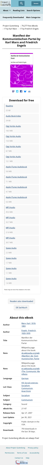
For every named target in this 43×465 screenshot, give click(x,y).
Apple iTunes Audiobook (16, 167)
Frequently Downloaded (13, 17)
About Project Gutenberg (15, 448)
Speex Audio (11, 248)
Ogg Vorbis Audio (13, 126)
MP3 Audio (10, 207)
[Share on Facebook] (21, 91)
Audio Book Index (13, 116)
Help (27, 458)
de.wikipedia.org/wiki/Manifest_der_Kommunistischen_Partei (30, 356)
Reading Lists (18, 10)
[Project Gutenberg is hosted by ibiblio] (21, 463)
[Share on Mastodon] (13, 91)
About (7, 10)
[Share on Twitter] (17, 91)
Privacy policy (33, 448)
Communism (27, 400)
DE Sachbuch (21, 307)
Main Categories (33, 17)
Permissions (9, 453)
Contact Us (19, 458)
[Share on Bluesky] (25, 91)
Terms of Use (22, 453)
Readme (9, 106)
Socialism (25, 395)
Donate (36, 3)
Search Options (33, 10)
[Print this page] (29, 91)
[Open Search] (22, 3)
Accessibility (34, 453)
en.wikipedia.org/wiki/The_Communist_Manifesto (30, 371)
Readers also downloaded (21, 301)
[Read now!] (21, 87)
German (25, 378)
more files (15, 289)
